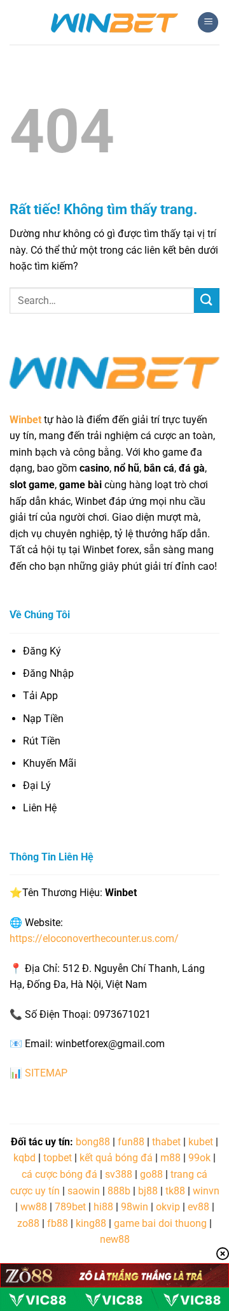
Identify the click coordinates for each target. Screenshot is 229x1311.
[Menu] (208, 22)
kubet (200, 1142)
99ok (199, 1158)
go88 (151, 1174)
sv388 (118, 1174)
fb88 (57, 1223)
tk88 (175, 1191)
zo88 (28, 1223)
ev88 (198, 1207)
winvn (206, 1191)
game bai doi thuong (160, 1223)
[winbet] (114, 22)
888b (119, 1191)
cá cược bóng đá (59, 1174)
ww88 (33, 1207)
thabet (166, 1142)
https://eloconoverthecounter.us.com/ (94, 938)
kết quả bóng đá (116, 1158)
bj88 (148, 1191)
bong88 (93, 1142)
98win (134, 1207)
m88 (170, 1158)
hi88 (103, 1207)
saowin (83, 1191)
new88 (115, 1239)
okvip (168, 1207)
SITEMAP (46, 1073)
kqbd (24, 1158)
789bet (70, 1207)
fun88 (131, 1142)
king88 (91, 1223)
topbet (57, 1158)
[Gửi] (206, 300)
